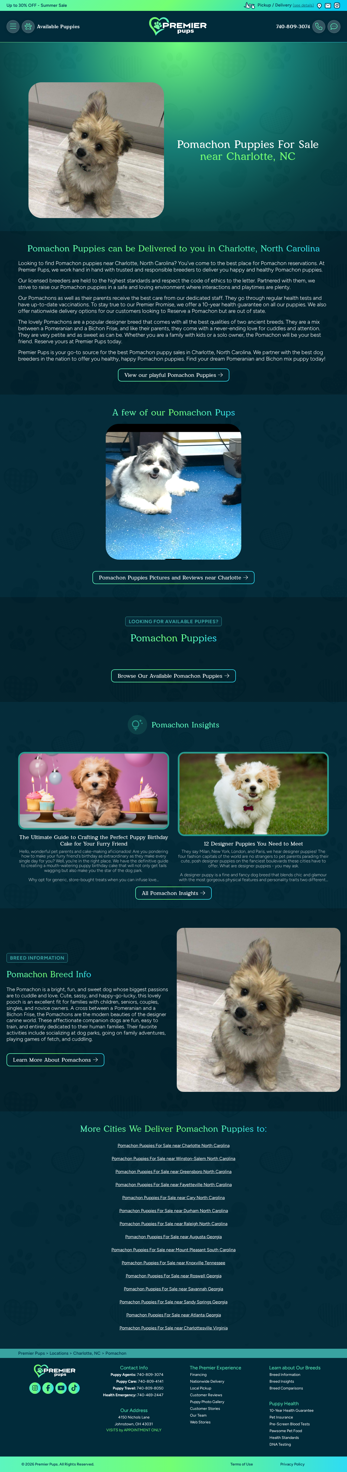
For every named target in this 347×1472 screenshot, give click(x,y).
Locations (59, 1353)
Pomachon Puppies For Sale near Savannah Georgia (173, 1288)
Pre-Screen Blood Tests (289, 1424)
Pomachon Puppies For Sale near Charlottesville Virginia (174, 1328)
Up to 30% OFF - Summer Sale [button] (37, 5)
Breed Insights (281, 1381)
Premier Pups (31, 1353)
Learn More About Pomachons (52, 1060)
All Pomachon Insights (170, 893)
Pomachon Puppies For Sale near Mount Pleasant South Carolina (173, 1249)
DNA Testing (280, 1444)
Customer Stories (205, 1408)
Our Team (198, 1415)
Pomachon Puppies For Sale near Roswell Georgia (173, 1275)
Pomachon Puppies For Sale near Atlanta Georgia (173, 1314)
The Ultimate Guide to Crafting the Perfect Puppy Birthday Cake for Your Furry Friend (93, 840)
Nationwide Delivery (207, 1381)
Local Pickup (200, 1388)
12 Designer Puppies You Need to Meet (253, 843)
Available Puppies (58, 26)
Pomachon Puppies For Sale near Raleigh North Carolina (173, 1223)
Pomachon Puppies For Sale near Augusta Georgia (173, 1236)
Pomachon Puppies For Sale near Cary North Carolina (173, 1197)
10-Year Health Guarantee (291, 1410)
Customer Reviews (206, 1395)
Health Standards (284, 1437)
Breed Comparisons (286, 1388)
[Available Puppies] (28, 26)
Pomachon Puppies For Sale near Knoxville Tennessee (173, 1262)
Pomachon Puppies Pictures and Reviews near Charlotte (171, 577)
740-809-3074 (293, 26)
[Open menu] (13, 26)
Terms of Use (241, 1464)
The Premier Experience (215, 1368)
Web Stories (200, 1422)
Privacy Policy (292, 1464)
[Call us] (318, 26)
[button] (319, 5)
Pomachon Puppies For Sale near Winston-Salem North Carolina (173, 1158)
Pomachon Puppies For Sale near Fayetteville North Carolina (173, 1184)
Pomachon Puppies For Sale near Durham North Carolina (173, 1210)
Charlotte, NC (87, 1353)
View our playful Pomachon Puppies (171, 375)
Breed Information (284, 1374)
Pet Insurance (281, 1417)
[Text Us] (333, 26)
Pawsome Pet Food (285, 1431)
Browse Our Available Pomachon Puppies (170, 676)
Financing (198, 1374)
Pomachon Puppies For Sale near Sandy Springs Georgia (173, 1301)
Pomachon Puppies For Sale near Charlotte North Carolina (174, 1145)
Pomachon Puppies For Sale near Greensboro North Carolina (173, 1171)
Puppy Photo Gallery (207, 1401)
